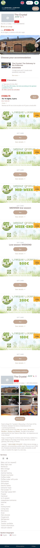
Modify (35, 8)
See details (19, 142)
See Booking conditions (20, 371)
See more (15, 75)
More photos (20, 419)
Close (4, 103)
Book (34, 97)
